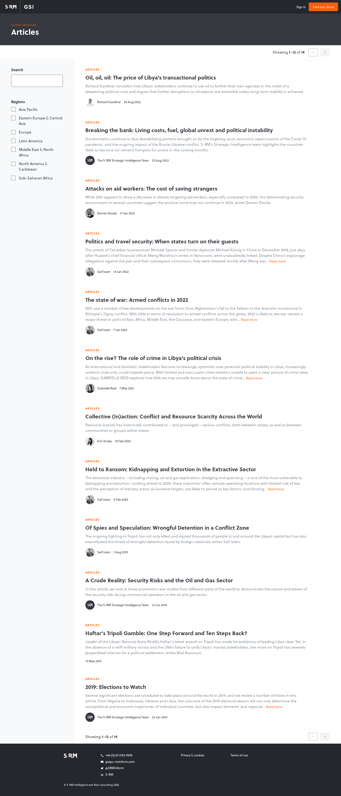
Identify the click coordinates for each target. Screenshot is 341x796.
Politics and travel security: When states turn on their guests (161, 241)
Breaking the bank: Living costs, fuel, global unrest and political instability (179, 130)
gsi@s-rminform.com (120, 761)
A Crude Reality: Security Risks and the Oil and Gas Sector (159, 580)
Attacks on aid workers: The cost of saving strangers (151, 188)
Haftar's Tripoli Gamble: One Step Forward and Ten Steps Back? (166, 633)
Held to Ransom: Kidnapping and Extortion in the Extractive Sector (170, 469)
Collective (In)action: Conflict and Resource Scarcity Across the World (173, 416)
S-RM (109, 774)
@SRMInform (114, 768)
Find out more (323, 7)
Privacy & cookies (192, 755)
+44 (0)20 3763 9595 (118, 755)
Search (17, 69)
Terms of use (239, 755)
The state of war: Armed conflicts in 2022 (136, 300)
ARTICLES (92, 69)
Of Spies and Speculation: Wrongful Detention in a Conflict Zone (167, 528)
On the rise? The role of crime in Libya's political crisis (153, 358)
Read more (278, 261)
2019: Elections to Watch (115, 687)
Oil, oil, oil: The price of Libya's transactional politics (150, 77)
